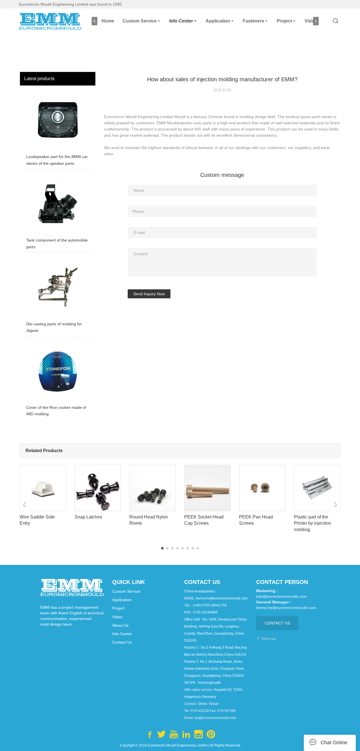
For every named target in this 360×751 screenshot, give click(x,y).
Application (218, 21)
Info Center (181, 21)
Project (284, 21)
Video (311, 21)
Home (108, 21)
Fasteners (253, 21)
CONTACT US (277, 623)
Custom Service (140, 21)
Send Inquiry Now (149, 294)
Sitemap (268, 638)
